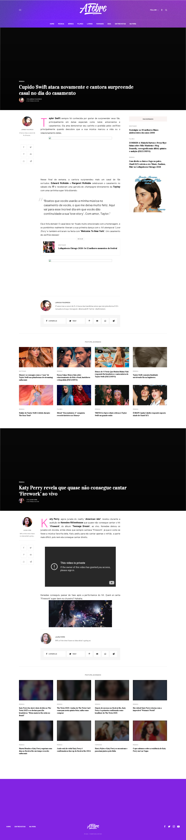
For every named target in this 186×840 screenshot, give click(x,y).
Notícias (22, 371)
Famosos (98, 745)
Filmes (131, 139)
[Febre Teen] (93, 9)
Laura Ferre (33, 499)
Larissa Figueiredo (35, 99)
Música (21, 81)
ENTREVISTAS (20, 827)
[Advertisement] (93, 803)
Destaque (62, 245)
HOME (8, 827)
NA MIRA (32, 827)
